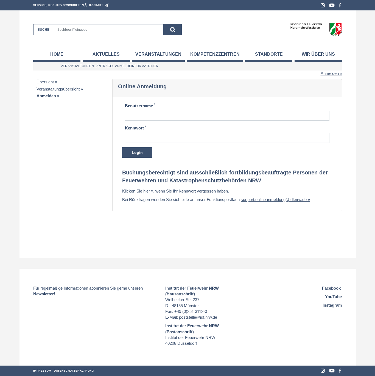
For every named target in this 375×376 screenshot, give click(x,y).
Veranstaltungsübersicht (58, 89)
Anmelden (330, 73)
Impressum (42, 370)
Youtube (332, 5)
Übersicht (45, 82)
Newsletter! (44, 294)
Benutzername (140, 105)
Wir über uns (318, 54)
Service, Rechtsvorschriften (58, 5)
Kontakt (96, 5)
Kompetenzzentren (215, 54)
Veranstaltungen (158, 54)
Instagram (323, 5)
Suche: (44, 30)
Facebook (340, 5)
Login (137, 152)
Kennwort (135, 127)
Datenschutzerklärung (74, 370)
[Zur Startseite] (316, 29)
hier (146, 191)
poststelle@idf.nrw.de (198, 317)
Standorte (269, 54)
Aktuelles (106, 54)
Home (56, 54)
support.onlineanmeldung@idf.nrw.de (274, 199)
